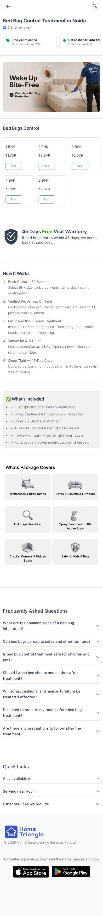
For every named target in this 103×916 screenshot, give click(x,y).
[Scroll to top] (93, 547)
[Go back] (8, 6)
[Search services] (95, 6)
